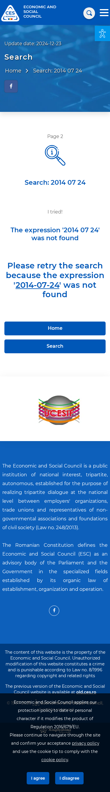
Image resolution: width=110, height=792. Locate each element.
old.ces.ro (86, 692)
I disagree (69, 778)
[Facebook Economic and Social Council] (54, 611)
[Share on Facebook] (11, 86)
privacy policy (85, 743)
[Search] (89, 13)
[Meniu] (104, 13)
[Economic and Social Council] (10, 13)
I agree (38, 778)
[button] (102, 33)
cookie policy (54, 759)
